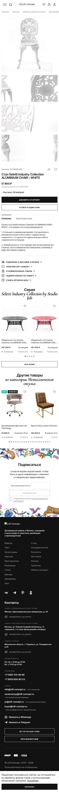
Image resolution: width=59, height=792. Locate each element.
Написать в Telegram (19, 722)
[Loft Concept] (29, 4)
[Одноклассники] (31, 593)
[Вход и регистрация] (54, 4)
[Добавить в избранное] (55, 169)
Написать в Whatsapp (20, 717)
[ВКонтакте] (6, 593)
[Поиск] (10, 4)
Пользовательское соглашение (21, 767)
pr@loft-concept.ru (14, 701)
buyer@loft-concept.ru (16, 706)
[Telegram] (14, 593)
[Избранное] (43, 4)
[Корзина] (49, 4)
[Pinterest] (23, 593)
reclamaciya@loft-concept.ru (19, 694)
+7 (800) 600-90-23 (15, 679)
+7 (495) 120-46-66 (15, 674)
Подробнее (32, 780)
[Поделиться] (49, 169)
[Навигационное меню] (5, 4)
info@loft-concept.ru (15, 689)
